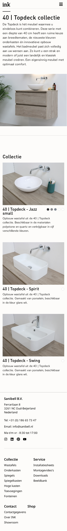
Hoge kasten (12, 486)
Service (39, 459)
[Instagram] (5, 439)
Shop (31, 506)
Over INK (10, 517)
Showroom (11, 522)
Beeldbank (40, 480)
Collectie (11, 459)
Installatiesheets (43, 465)
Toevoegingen (13, 491)
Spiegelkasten (13, 480)
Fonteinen (10, 496)
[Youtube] (24, 439)
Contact (10, 506)
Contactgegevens (15, 512)
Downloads (40, 475)
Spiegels (9, 475)
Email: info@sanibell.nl (18, 426)
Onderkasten (12, 470)
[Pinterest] (18, 439)
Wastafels (10, 465)
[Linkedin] (12, 439)
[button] (61, 4)
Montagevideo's (43, 470)
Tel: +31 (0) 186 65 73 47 (20, 420)
